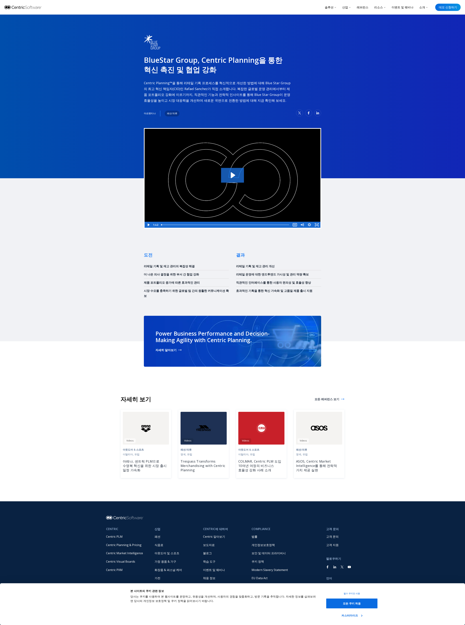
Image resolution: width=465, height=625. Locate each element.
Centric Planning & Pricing (123, 545)
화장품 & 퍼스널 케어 (168, 570)
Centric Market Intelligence (124, 553)
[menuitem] (127, 537)
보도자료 (209, 545)
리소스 (378, 7)
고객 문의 (332, 537)
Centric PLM (114, 537)
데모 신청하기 (448, 7)
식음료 (159, 545)
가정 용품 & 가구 (165, 562)
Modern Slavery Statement (270, 570)
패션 (157, 537)
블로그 (207, 553)
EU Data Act (260, 578)
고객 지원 (332, 545)
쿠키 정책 (258, 562)
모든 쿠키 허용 (352, 603)
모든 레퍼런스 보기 (327, 399)
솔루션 (329, 7)
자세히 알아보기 (166, 350)
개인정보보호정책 (263, 545)
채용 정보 (209, 578)
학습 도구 (209, 562)
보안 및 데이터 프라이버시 (269, 553)
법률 (254, 537)
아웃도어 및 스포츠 (167, 553)
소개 (422, 7)
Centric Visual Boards (120, 562)
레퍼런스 (362, 7)
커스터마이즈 (349, 615)
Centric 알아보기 (214, 537)
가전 (157, 578)
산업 (345, 7)
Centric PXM (114, 570)
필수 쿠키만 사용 (352, 593)
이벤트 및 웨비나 (402, 7)
